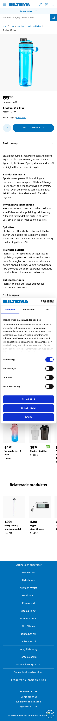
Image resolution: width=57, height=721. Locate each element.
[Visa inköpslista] (47, 4)
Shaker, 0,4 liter (39, 451)
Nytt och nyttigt (28, 587)
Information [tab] (28, 309)
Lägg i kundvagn (31, 127)
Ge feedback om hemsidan (28, 672)
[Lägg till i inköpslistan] (7, 128)
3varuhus (21, 117)
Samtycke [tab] (10, 309)
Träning (20, 26)
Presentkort (28, 603)
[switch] (49, 368)
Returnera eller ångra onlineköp (28, 679)
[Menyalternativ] (4, 4)
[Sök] (53, 17)
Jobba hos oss (28, 633)
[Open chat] (50, 714)
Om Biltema (28, 626)
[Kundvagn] (53, 4)
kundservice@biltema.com (28, 701)
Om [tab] (47, 309)
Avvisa (29, 417)
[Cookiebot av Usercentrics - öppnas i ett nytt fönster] (41, 301)
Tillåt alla (28, 399)
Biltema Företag (28, 618)
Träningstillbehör (34, 26)
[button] (28, 11)
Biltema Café (28, 572)
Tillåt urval (28, 408)
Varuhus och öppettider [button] (29, 564)
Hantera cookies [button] (28, 656)
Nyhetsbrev (28, 580)
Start (5, 26)
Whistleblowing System (28, 664)
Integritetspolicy (28, 649)
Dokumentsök (28, 641)
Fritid (12, 26)
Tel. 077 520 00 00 (28, 697)
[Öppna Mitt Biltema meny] (41, 4)
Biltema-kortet (28, 610)
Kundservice (28, 595)
